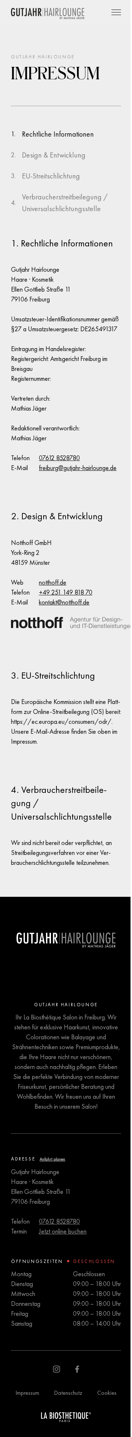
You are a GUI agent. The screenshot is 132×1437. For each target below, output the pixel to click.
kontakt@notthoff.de (64, 602)
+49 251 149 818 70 (65, 592)
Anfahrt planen (52, 1159)
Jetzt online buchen (63, 1231)
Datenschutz (68, 1393)
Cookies (107, 1393)
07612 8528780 (59, 458)
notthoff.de (52, 582)
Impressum (27, 1393)
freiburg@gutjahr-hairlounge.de (78, 467)
